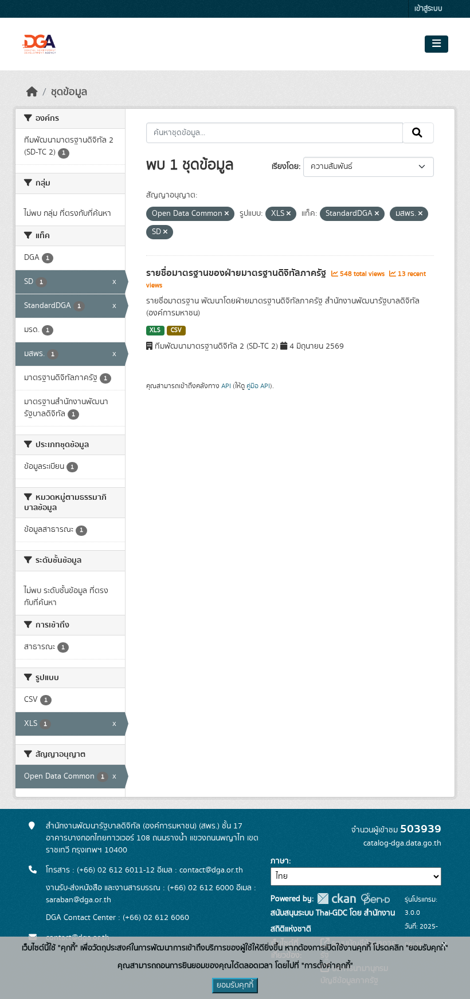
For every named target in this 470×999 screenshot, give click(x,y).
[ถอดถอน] (227, 214)
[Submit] (418, 133)
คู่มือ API (258, 386)
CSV (176, 330)
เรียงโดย (285, 166)
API (226, 386)
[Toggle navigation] (436, 44)
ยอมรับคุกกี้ (235, 985)
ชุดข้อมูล (69, 92)
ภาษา (280, 861)
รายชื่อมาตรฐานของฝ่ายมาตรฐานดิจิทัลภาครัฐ (237, 273)
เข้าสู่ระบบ (428, 8)
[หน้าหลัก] (32, 92)
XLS (155, 330)
